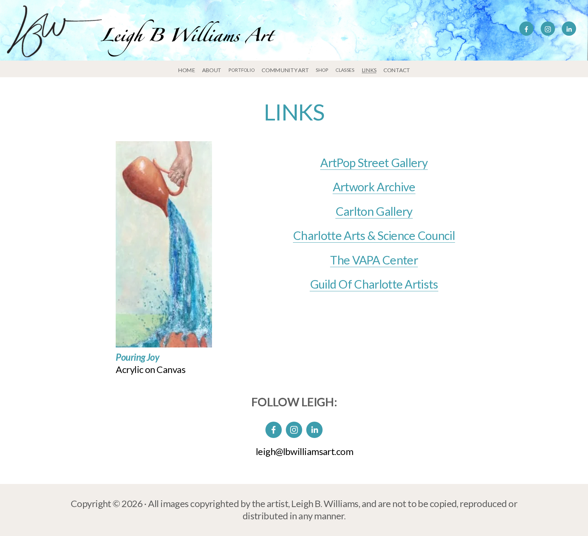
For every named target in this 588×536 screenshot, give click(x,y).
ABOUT (212, 70)
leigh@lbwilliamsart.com (304, 451)
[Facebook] (526, 28)
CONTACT (396, 70)
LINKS (369, 70)
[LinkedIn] (569, 28)
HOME (186, 70)
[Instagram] (548, 28)
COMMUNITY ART (285, 70)
